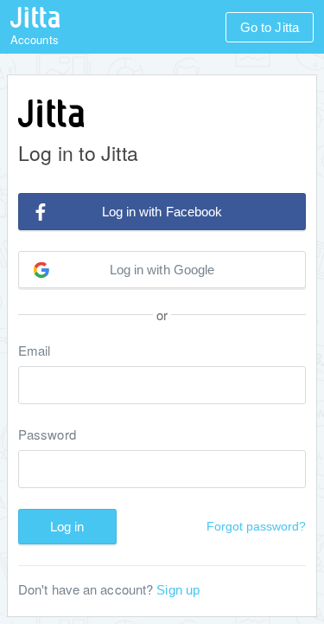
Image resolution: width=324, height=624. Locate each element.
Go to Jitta (269, 27)
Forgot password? (256, 526)
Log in (67, 526)
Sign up (178, 589)
